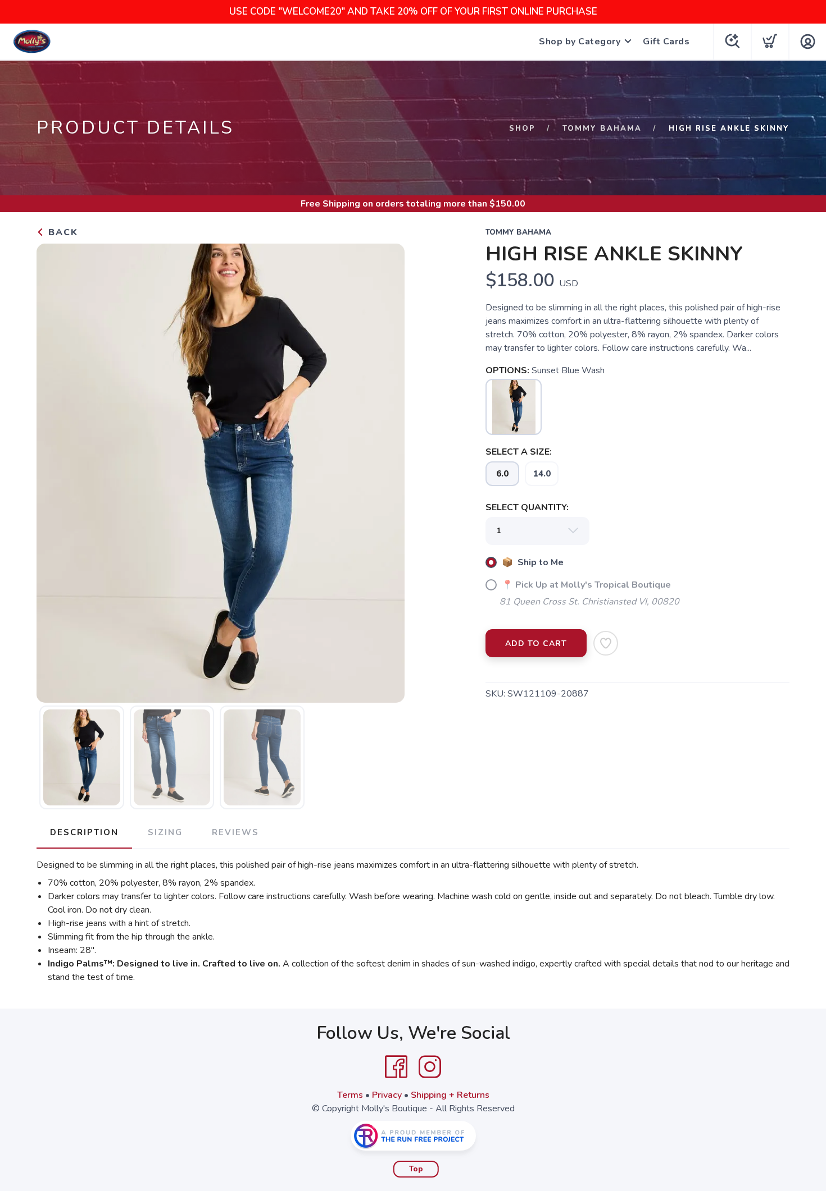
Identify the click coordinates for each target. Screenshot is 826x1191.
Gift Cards (666, 41)
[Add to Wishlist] (605, 643)
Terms (350, 1095)
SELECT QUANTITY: (527, 507)
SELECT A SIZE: (518, 452)
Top (416, 1169)
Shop (522, 128)
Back (61, 232)
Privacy (387, 1095)
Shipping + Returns (450, 1095)
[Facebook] (396, 1067)
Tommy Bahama (602, 128)
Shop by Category (579, 41)
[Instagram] (430, 1067)
